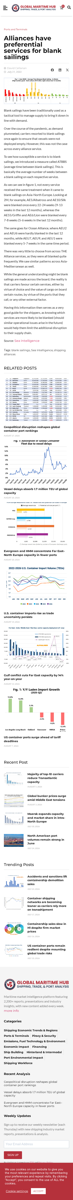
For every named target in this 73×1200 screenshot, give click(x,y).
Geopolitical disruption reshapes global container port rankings (32, 429)
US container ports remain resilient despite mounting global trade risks (46, 949)
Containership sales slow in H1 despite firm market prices (46, 927)
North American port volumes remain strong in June (45, 839)
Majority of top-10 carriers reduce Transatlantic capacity (45, 777)
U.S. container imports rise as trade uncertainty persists (29, 615)
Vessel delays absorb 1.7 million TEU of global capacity (34, 1093)
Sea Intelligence (27, 341)
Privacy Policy (45, 1162)
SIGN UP (12, 1155)
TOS (32, 1162)
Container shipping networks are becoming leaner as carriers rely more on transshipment (46, 904)
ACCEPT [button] (38, 1191)
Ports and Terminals (15, 29)
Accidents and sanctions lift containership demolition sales (47, 880)
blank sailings (20, 350)
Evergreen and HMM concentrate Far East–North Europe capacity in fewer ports (34, 553)
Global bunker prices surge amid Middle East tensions (46, 798)
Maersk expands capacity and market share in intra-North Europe (46, 817)
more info (11, 1011)
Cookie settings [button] (17, 1191)
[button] (52, 70)
